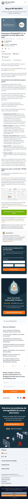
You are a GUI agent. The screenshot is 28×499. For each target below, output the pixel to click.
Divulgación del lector (20, 38)
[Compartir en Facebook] (2, 48)
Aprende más (10, 241)
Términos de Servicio (5, 477)
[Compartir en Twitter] (9, 48)
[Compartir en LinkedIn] (5, 48)
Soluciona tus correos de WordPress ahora (14, 212)
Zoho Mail (12, 70)
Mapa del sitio (4, 481)
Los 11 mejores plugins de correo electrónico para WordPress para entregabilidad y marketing (11, 360)
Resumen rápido (7, 53)
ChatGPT (17, 53)
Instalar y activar (14, 269)
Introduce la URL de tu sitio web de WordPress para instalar (13, 258)
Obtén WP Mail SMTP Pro (13, 424)
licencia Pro (24, 173)
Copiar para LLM (7, 60)
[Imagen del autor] (2, 42)
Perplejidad (6, 56)
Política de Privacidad (5, 479)
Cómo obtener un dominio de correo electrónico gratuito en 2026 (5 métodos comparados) (13, 340)
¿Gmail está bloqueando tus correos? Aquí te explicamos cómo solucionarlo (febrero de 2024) (14, 346)
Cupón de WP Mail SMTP (6, 483)
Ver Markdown (18, 60)
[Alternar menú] (25, 2)
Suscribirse (14, 391)
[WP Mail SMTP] (8, 2)
